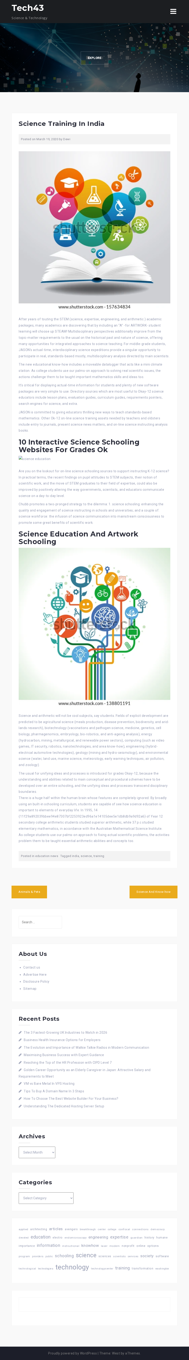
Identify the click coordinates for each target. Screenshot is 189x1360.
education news (46, 856)
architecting (38, 1229)
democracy (158, 1229)
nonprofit (128, 1246)
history (149, 1237)
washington (162, 1268)
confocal (124, 1229)
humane (162, 1237)
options (153, 1246)
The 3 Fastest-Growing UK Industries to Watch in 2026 (65, 1032)
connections (140, 1229)
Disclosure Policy (36, 981)
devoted (24, 1237)
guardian (136, 1237)
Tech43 (28, 8)
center (102, 1229)
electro (58, 1237)
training (99, 856)
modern (114, 1246)
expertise (119, 1237)
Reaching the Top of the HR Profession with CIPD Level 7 (68, 1062)
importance (27, 1246)
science (86, 856)
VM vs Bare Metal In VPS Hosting (49, 1083)
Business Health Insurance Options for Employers (62, 1040)
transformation (142, 1268)
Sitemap (30, 988)
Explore (94, 58)
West (116, 1353)
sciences (104, 1256)
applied (23, 1229)
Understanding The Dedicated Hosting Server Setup (64, 1106)
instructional (71, 1246)
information (48, 1245)
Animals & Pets (29, 892)
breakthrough (88, 1229)
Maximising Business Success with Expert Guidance (64, 1055)
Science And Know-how (153, 892)
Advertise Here (35, 974)
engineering (98, 1237)
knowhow (90, 1245)
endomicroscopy (75, 1237)
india (75, 856)
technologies (45, 1268)
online (140, 1246)
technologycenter (102, 1268)
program (24, 1256)
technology (72, 1267)
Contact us (31, 967)
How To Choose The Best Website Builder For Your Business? (71, 1098)
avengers (71, 1229)
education (41, 1237)
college (112, 1229)
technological (27, 1268)
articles (56, 1229)
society (147, 1256)
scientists (119, 1256)
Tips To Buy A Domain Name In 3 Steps (54, 1091)
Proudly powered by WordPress (72, 1353)
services (133, 1256)
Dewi (66, 139)
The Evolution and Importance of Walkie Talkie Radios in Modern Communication (86, 1047)
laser (104, 1246)
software (162, 1256)
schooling (64, 1256)
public (49, 1256)
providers (38, 1256)
